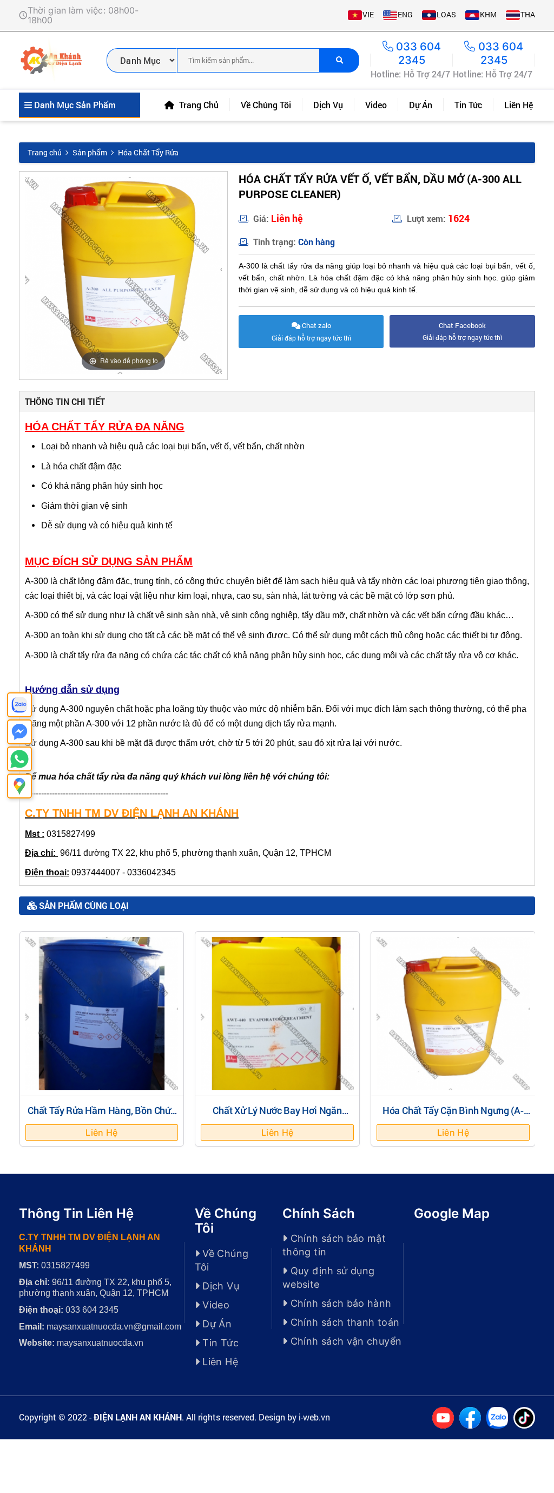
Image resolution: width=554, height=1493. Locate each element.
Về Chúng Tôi (266, 104)
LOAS (446, 14)
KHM (488, 14)
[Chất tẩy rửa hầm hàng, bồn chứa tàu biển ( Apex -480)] (102, 1013)
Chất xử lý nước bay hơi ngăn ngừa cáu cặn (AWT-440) (277, 1116)
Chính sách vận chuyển (344, 1341)
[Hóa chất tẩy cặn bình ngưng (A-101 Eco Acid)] (453, 1013)
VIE (368, 14)
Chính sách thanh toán (343, 1322)
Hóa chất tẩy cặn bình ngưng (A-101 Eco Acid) (453, 1116)
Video (376, 104)
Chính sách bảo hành (339, 1303)
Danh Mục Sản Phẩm (74, 104)
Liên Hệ (518, 104)
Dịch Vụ (328, 104)
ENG (405, 14)
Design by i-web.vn (294, 1417)
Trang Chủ (198, 104)
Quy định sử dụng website (328, 1277)
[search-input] (248, 60)
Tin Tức (468, 104)
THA (527, 14)
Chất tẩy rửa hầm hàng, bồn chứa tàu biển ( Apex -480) (102, 1116)
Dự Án (420, 104)
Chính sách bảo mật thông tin (334, 1245)
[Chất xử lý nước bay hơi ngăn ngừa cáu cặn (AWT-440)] (277, 1013)
